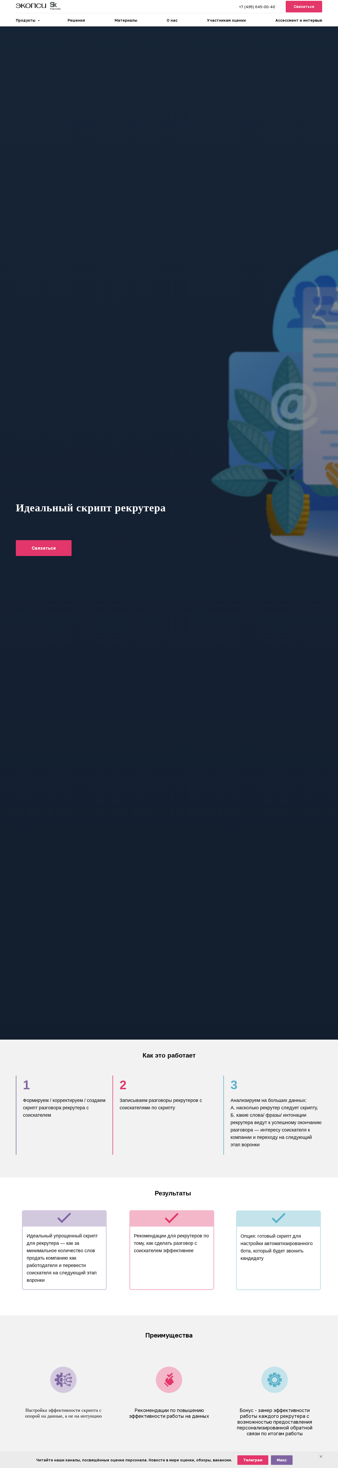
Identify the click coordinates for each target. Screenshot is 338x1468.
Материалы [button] (126, 20)
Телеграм (252, 1460)
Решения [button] (76, 20)
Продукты (26, 20)
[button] (304, 7)
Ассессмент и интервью (298, 20)
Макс (282, 1460)
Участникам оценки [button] (226, 20)
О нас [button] (172, 20)
